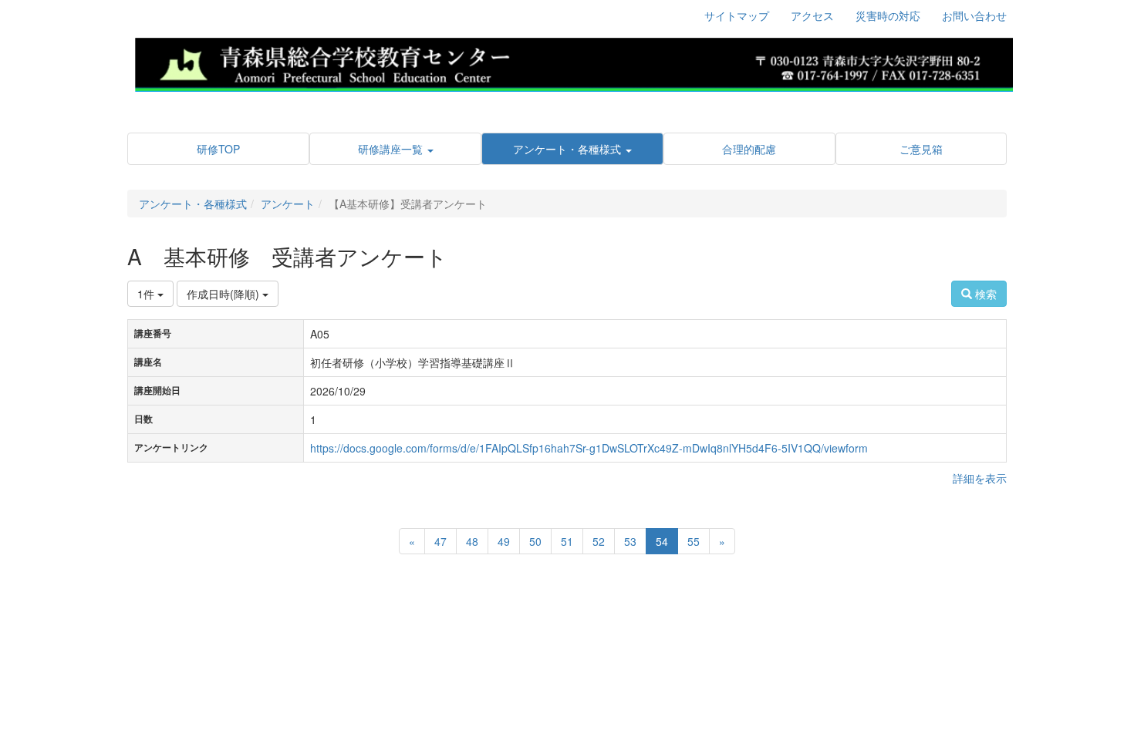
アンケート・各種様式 (193, 203)
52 (598, 541)
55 (693, 541)
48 (472, 541)
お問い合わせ (974, 15)
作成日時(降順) (224, 293)
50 (535, 541)
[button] (395, 148)
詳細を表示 (980, 478)
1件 (147, 293)
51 (567, 541)
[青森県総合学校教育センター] (573, 62)
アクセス (812, 15)
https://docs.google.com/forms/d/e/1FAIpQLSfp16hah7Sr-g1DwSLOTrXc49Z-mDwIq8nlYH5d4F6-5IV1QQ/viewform (589, 448)
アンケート (288, 203)
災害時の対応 (888, 15)
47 (440, 541)
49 (504, 541)
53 (630, 541)
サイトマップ (736, 15)
